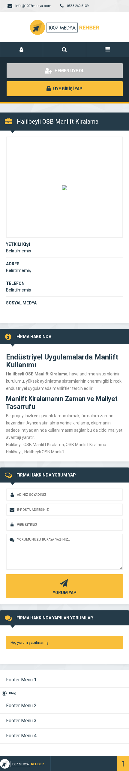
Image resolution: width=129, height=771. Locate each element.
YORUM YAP (64, 592)
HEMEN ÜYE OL (69, 70)
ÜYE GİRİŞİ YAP (67, 88)
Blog (12, 693)
